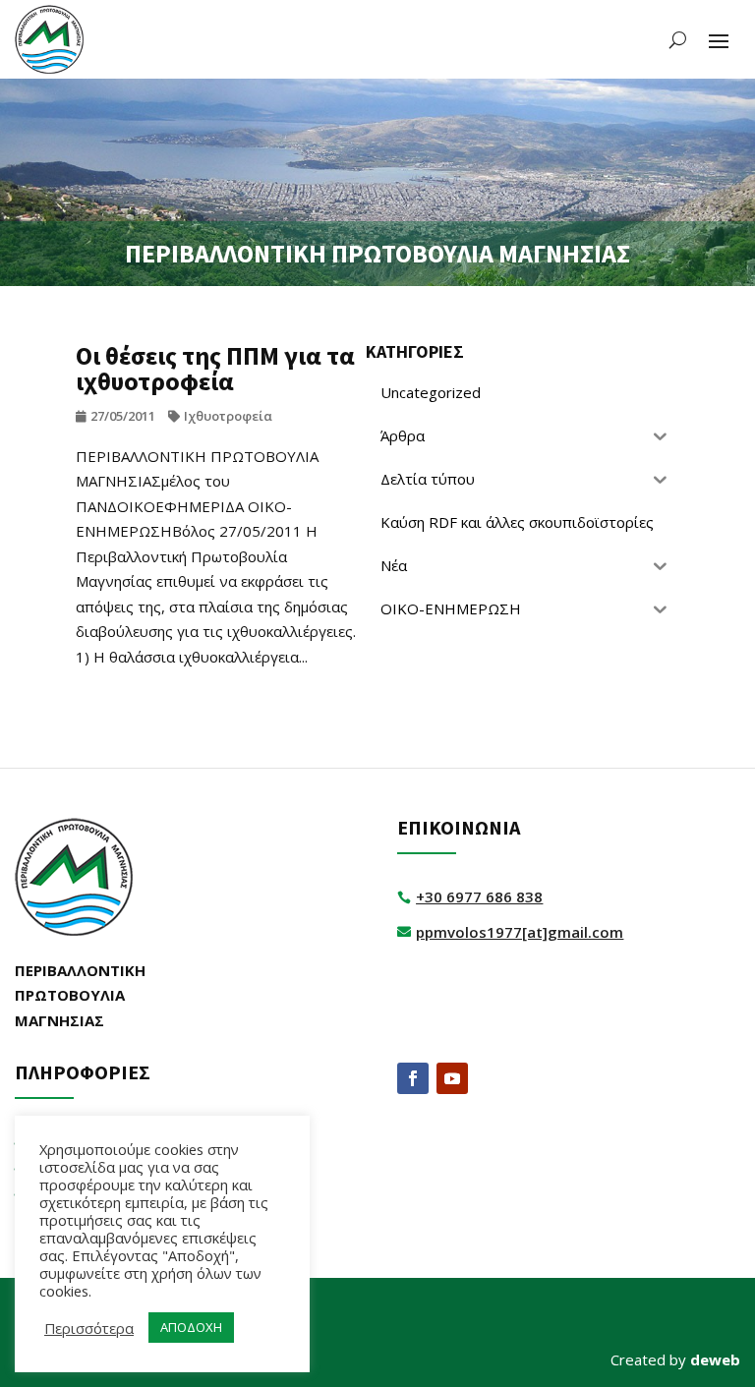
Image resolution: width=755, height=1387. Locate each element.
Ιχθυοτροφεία (228, 416)
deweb (715, 1359)
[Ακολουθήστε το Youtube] (452, 1078)
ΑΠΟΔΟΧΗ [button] (191, 1327)
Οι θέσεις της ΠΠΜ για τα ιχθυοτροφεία (215, 368)
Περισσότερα (89, 1328)
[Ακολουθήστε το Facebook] (413, 1078)
